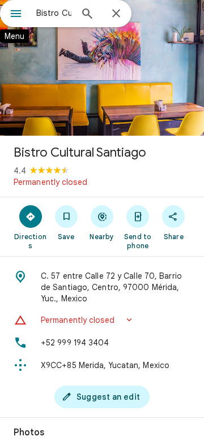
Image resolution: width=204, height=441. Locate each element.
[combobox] (53, 13)
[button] (102, 320)
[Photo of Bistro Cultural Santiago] (102, 68)
